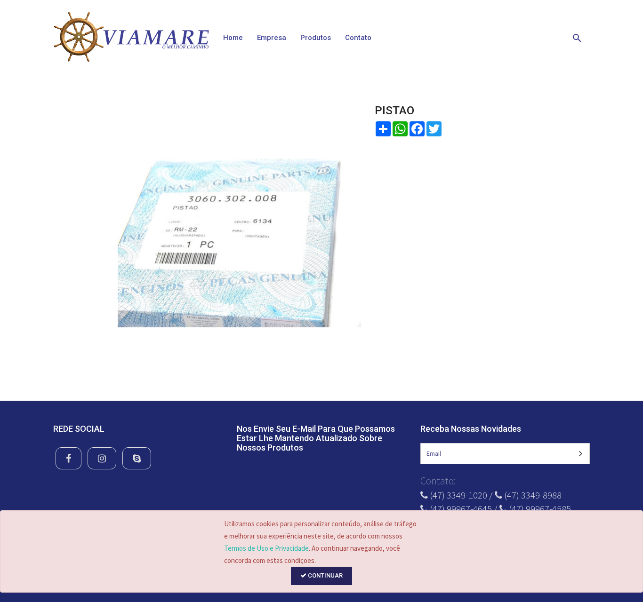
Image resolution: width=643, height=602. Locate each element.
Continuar (324, 575)
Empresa (271, 37)
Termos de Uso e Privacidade (266, 548)
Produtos (315, 37)
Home (233, 37)
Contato (358, 37)
